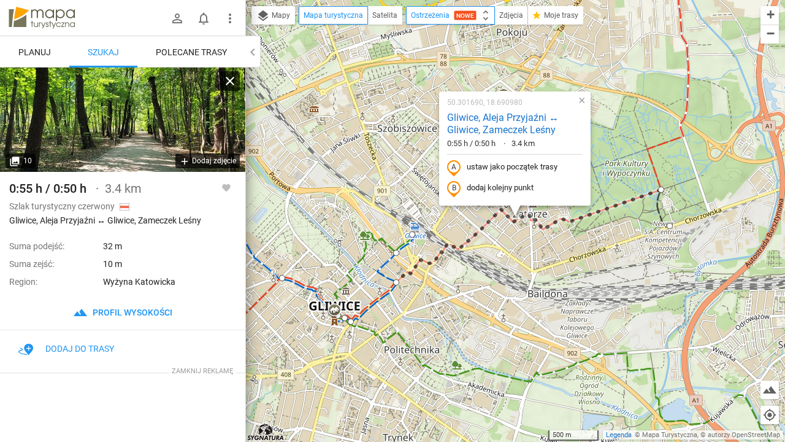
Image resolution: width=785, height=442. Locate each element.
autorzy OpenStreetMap (744, 435)
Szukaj (103, 52)
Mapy (280, 15)
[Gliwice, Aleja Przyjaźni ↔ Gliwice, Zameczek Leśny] (122, 120)
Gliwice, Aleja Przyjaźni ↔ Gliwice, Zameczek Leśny (503, 124)
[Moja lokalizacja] (769, 415)
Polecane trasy (191, 52)
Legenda (619, 435)
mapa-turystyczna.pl (41, 18)
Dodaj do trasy (79, 349)
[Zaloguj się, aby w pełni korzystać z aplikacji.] (226, 187)
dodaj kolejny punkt (500, 187)
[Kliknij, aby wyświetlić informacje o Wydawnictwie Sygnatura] (266, 432)
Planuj (34, 52)
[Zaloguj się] (177, 18)
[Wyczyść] (230, 81)
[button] (334, 310)
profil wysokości (131, 312)
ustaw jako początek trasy (512, 166)
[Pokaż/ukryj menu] (230, 18)
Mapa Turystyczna (669, 435)
